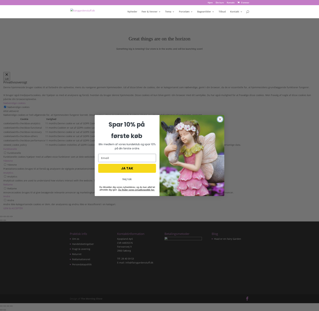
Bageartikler (204, 11)
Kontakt (231, 3)
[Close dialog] (220, 119)
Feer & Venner (150, 11)
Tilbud (222, 11)
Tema (168, 11)
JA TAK (127, 168)
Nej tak (127, 179)
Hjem (210, 3)
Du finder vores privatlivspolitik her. (136, 189)
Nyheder (132, 11)
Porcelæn (184, 11)
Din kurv (220, 3)
